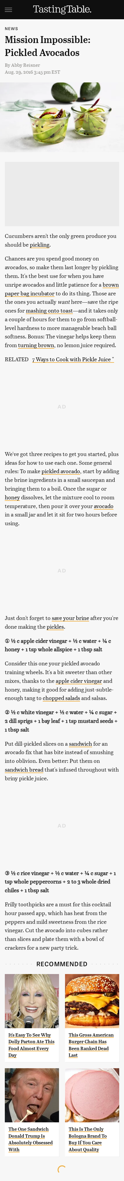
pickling (39, 244)
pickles (55, 626)
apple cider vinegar (79, 680)
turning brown (36, 345)
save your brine (70, 617)
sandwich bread (24, 769)
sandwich (80, 743)
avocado (103, 506)
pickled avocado (61, 471)
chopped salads (61, 698)
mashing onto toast (49, 310)
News (11, 28)
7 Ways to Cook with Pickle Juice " (73, 359)
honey (12, 497)
